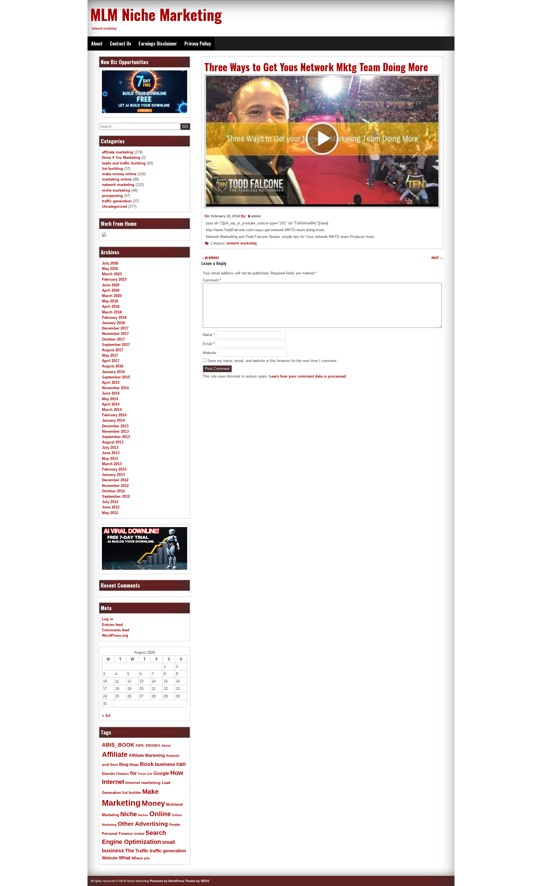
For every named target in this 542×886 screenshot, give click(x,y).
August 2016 (112, 366)
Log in (107, 619)
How (176, 772)
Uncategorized (114, 206)
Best (114, 765)
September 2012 (116, 496)
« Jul (106, 715)
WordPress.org (115, 635)
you (147, 858)
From (142, 773)
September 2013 (116, 437)
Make (150, 791)
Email (209, 344)
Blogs (134, 765)
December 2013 (115, 426)
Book (147, 764)
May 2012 (110, 513)
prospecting (112, 196)
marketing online (117, 179)
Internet (113, 781)
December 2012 (115, 480)
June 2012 (110, 507)
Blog (123, 764)
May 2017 (110, 355)
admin (256, 216)
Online (160, 814)
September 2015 (116, 377)
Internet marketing (143, 782)
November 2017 (115, 334)
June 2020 (110, 285)
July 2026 (110, 263)
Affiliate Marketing (147, 755)
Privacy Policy (197, 43)
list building (112, 168)
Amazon (172, 756)
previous (210, 257)
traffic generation (117, 201)
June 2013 (110, 453)
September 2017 (116, 345)
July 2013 (110, 447)
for (133, 773)
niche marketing (116, 190)
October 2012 (113, 491)
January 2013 (113, 475)
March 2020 (112, 296)
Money (153, 803)
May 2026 (110, 269)
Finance (122, 774)
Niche (128, 814)
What (124, 858)
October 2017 (113, 339)
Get (149, 773)
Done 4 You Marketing (121, 157)
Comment (212, 280)
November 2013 (115, 431)
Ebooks (108, 774)
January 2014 (113, 420)
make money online (119, 174)
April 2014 (110, 404)
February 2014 (114, 415)
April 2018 (110, 306)
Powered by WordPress (167, 881)
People (174, 825)
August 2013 (112, 442)
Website (209, 353)
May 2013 (110, 458)
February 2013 (114, 469)
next (437, 257)
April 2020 (110, 290)
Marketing (121, 802)
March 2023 (112, 274)
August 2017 (112, 350)
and (105, 764)
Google (161, 773)
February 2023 (114, 279)
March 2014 (112, 410)
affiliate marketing (117, 152)
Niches (143, 815)
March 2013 (112, 464)
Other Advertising (143, 823)
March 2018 (112, 312)
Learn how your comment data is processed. (308, 376)
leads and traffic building (124, 163)
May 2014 (110, 399)
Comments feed (115, 630)
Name (209, 335)
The (129, 850)
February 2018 (114, 317)
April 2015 (110, 382)
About (96, 43)
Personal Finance (117, 834)
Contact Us (120, 43)
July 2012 (110, 502)
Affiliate (115, 754)
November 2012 (115, 486)
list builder (131, 792)
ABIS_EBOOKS (148, 746)
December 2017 (115, 328)
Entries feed (112, 625)
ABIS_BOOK (118, 745)
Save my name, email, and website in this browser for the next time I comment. (272, 361)
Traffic (141, 850)
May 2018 (110, 301)
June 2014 (110, 393)
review (139, 834)
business (165, 764)
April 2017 (110, 361)
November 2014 (115, 388)
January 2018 (113, 323)
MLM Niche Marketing (156, 14)
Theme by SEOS (197, 881)
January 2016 (113, 372)
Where (137, 858)
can (181, 764)
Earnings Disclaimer (158, 43)
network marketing (241, 243)
